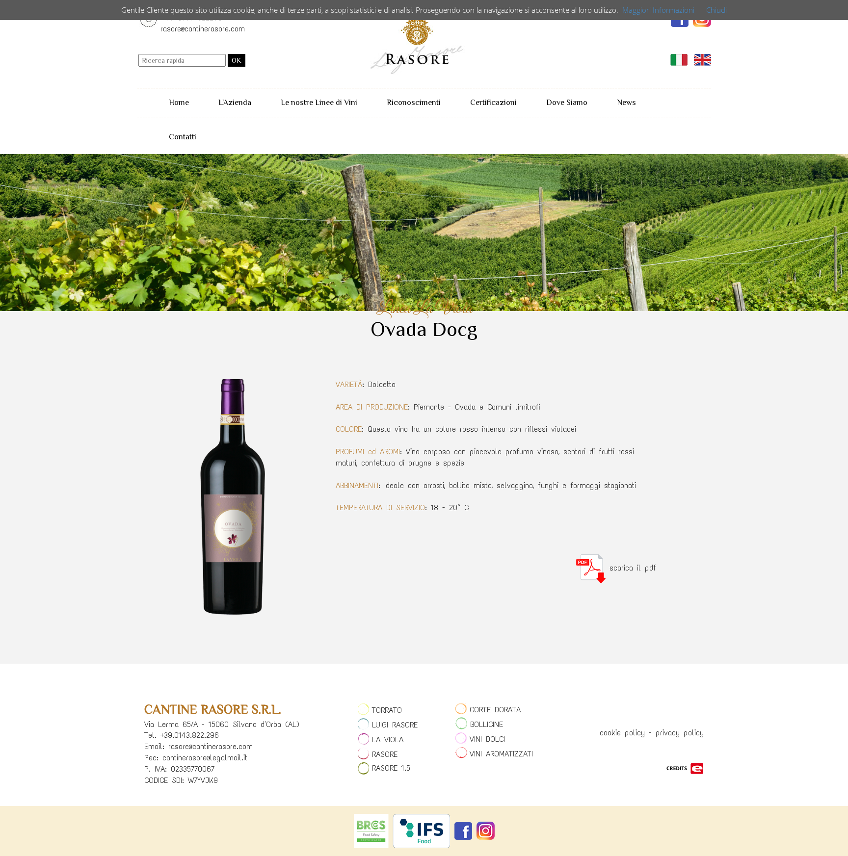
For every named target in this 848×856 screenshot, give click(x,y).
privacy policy (680, 732)
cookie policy (622, 732)
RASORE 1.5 (391, 768)
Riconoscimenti (414, 102)
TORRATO (387, 710)
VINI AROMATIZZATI (501, 753)
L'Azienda (234, 102)
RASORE (385, 754)
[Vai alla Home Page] (417, 39)
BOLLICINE (486, 724)
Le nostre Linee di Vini (319, 102)
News (626, 102)
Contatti (182, 136)
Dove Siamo (566, 102)
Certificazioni (493, 102)
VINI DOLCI (487, 739)
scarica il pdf (631, 567)
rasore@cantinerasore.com (202, 28)
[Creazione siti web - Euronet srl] (685, 767)
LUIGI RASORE (395, 724)
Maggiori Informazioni (658, 10)
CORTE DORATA (495, 709)
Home (179, 102)
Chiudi (716, 10)
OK (236, 60)
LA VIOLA (387, 739)
